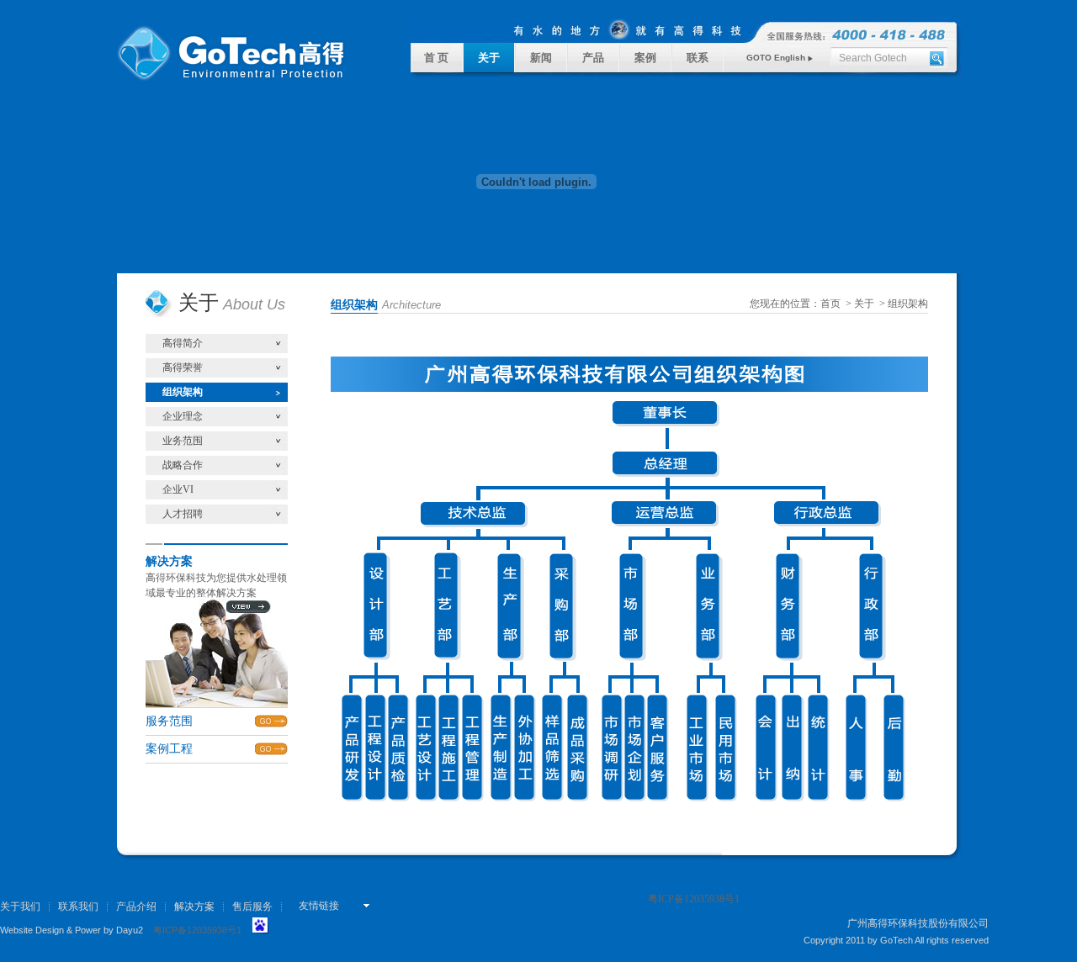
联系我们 (78, 906)
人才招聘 (182, 514)
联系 (697, 57)
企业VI (178, 489)
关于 (489, 57)
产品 (593, 57)
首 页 (436, 57)
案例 (645, 57)
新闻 (541, 57)
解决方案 (194, 906)
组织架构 (182, 392)
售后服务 (252, 906)
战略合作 (182, 465)
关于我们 (20, 906)
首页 (830, 303)
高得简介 (182, 343)
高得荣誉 (182, 367)
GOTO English (777, 57)
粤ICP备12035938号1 (197, 930)
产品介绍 (136, 906)
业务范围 (182, 441)
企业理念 (182, 416)
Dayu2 (129, 930)
